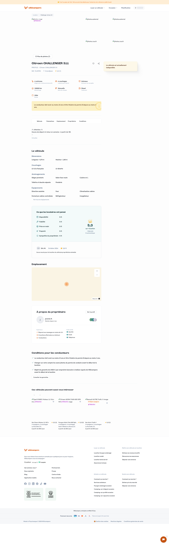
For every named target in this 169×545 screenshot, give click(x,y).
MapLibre (95, 298)
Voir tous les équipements (41, 199)
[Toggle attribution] (99, 299)
